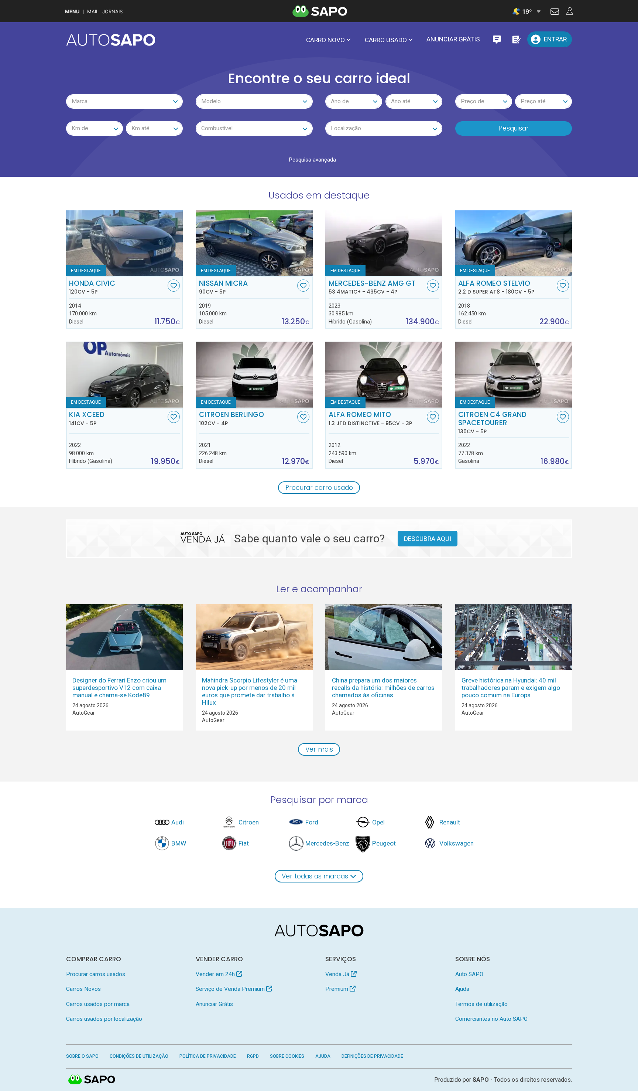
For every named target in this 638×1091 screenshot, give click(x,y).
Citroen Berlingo (231, 418)
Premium (337, 989)
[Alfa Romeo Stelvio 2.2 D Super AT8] (513, 243)
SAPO (92, 1080)
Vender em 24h (216, 974)
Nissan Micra (223, 287)
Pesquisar (514, 128)
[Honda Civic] (124, 243)
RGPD (253, 1056)
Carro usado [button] (386, 40)
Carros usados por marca (98, 1004)
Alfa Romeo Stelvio (496, 287)
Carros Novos (83, 989)
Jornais (112, 11)
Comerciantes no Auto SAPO (491, 1019)
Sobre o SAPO (82, 1056)
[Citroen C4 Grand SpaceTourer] (513, 374)
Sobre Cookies (287, 1056)
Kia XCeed (86, 418)
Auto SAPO (469, 974)
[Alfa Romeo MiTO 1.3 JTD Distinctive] (383, 374)
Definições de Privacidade (372, 1056)
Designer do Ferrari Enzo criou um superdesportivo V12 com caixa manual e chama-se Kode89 (119, 688)
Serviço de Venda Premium (231, 989)
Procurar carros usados (95, 974)
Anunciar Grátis (453, 39)
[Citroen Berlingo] (254, 374)
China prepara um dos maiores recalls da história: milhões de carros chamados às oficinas (383, 688)
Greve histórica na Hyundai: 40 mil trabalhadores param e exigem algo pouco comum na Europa (511, 688)
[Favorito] (174, 285)
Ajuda (462, 989)
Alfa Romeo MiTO (370, 418)
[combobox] (124, 101)
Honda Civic (92, 287)
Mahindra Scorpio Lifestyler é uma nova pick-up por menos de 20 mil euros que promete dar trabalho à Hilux (249, 691)
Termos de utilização (481, 1004)
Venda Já (338, 974)
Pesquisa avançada (312, 159)
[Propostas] (516, 39)
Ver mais (319, 749)
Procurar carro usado (319, 487)
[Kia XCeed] (124, 374)
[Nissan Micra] (254, 243)
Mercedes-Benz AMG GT (372, 287)
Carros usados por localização (104, 1019)
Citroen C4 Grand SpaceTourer (492, 422)
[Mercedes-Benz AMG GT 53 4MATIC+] (383, 243)
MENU (72, 11)
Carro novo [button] (325, 40)
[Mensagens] (497, 39)
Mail (93, 11)
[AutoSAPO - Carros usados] (110, 40)
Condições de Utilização (139, 1056)
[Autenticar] (554, 12)
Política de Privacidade (207, 1056)
